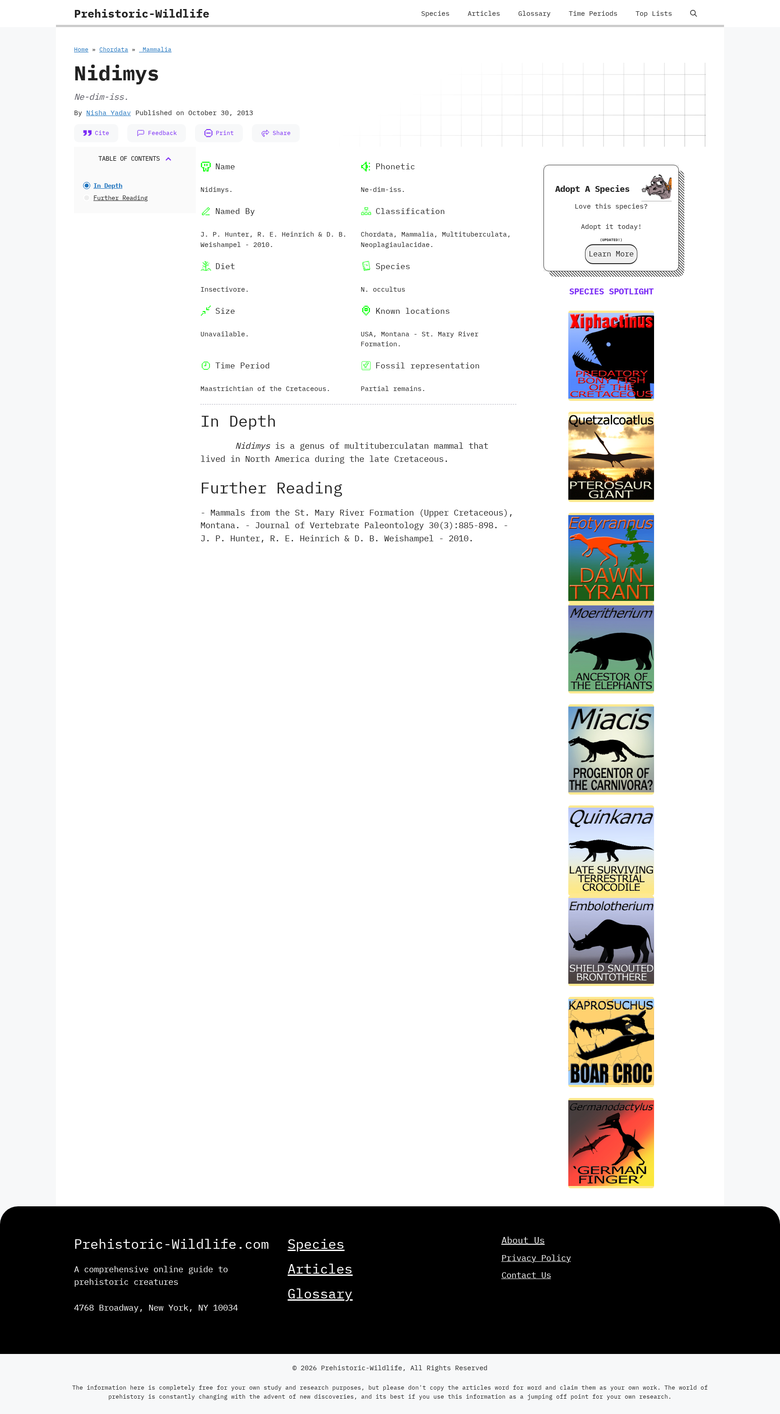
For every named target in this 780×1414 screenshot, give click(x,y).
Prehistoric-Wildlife (141, 13)
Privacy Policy (536, 1257)
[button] (693, 13)
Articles (484, 13)
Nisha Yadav (108, 112)
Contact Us (526, 1275)
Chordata (113, 49)
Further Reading (120, 198)
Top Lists (654, 13)
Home (81, 49)
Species (435, 13)
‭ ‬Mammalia (155, 49)
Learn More (611, 254)
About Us (523, 1240)
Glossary (534, 13)
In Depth (107, 185)
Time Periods (593, 13)
